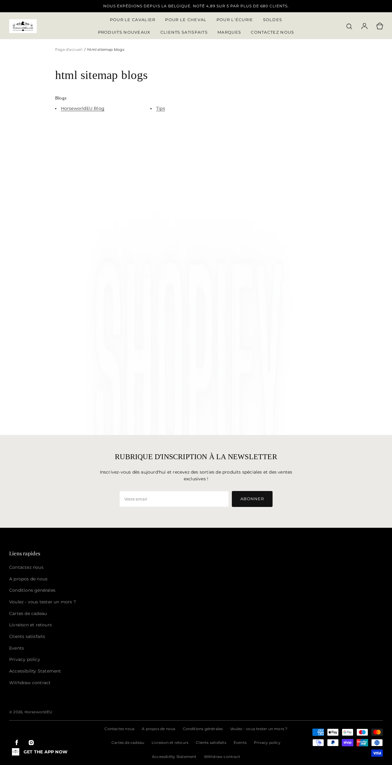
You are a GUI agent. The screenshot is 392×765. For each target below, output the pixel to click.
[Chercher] (349, 26)
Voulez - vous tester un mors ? (259, 728)
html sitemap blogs (105, 49)
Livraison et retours (170, 742)
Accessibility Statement (174, 756)
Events (240, 742)
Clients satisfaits (211, 742)
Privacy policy (267, 742)
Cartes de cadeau (127, 742)
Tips (160, 108)
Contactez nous (119, 728)
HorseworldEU (38, 712)
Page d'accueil (69, 49)
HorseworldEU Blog (82, 108)
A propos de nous (158, 728)
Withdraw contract (222, 756)
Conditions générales (203, 728)
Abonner (252, 498)
